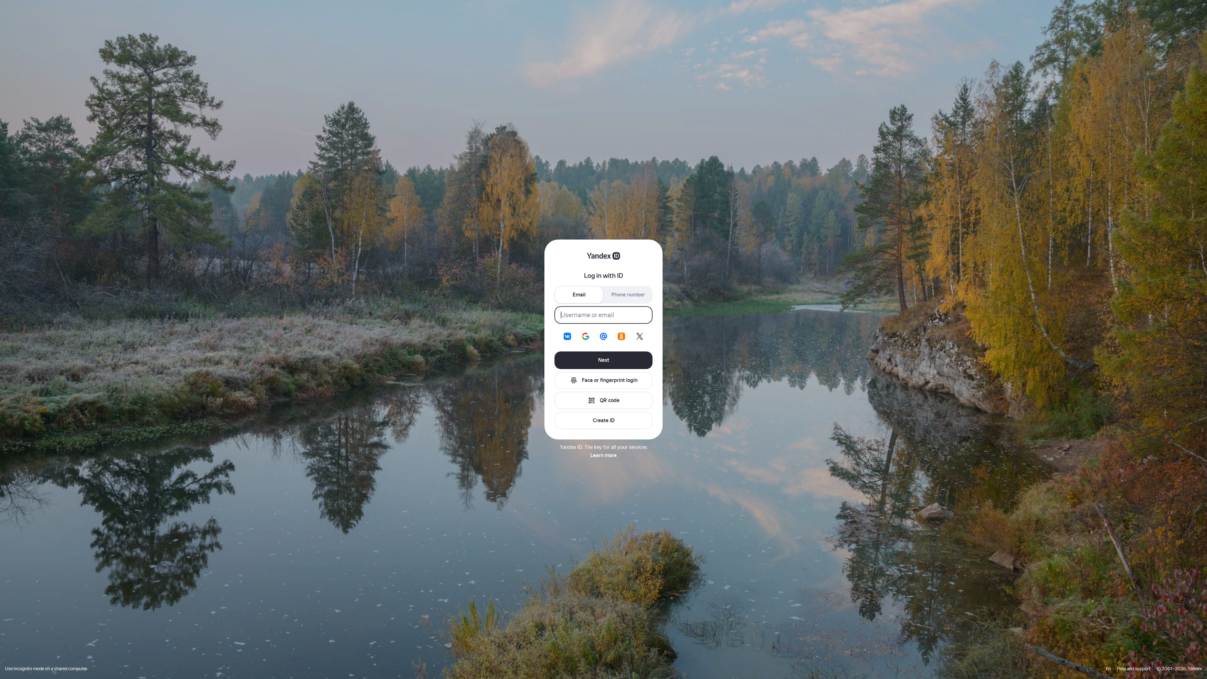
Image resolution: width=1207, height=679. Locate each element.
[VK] (567, 336)
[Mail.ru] (603, 336)
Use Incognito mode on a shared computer (46, 668)
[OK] (621, 336)
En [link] (1108, 668)
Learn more (603, 455)
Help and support (1133, 668)
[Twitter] (640, 336)
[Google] (586, 336)
